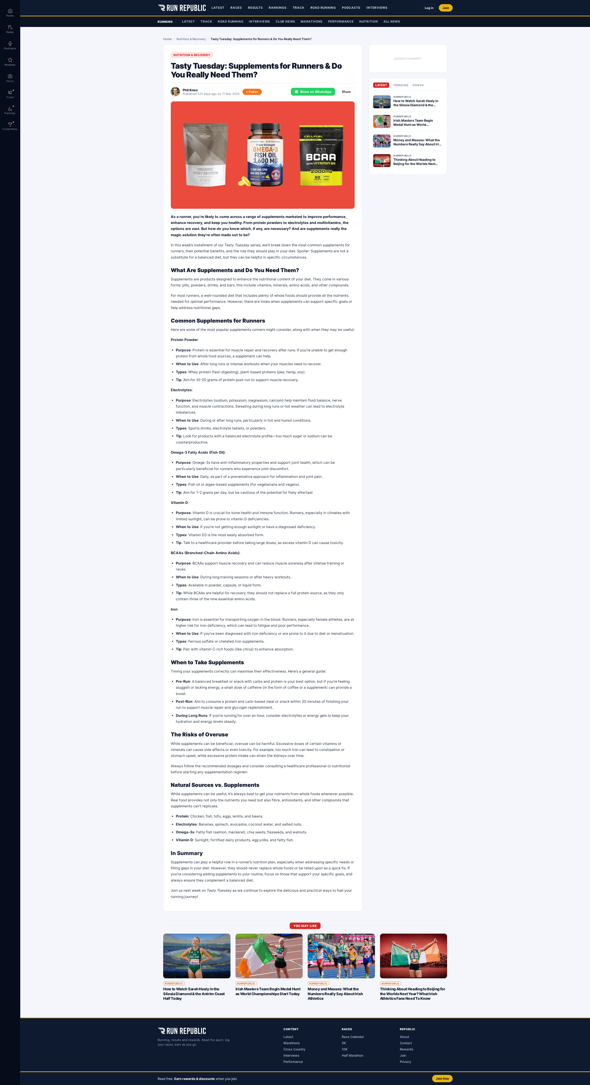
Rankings (277, 7)
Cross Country (294, 1049)
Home (167, 39)
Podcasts (351, 7)
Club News (285, 21)
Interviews (377, 7)
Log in (429, 8)
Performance (341, 21)
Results (255, 7)
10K (345, 1049)
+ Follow (252, 92)
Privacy (405, 1062)
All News (392, 21)
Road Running (323, 7)
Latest (218, 7)
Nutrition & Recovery (191, 39)
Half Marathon (352, 1055)
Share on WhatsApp (315, 92)
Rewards (406, 1049)
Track (298, 7)
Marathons (312, 21)
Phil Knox (190, 90)
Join (445, 8)
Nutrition (368, 21)
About (404, 1037)
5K (344, 1043)
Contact (406, 1043)
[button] (305, 1078)
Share (346, 92)
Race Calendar (353, 1037)
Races (236, 7)
